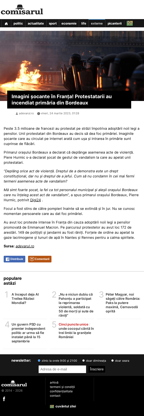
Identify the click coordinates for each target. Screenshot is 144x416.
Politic (18, 23)
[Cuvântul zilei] (126, 22)
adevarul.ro (26, 113)
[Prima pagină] (6, 23)
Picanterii (115, 23)
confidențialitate (61, 391)
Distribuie (16, 259)
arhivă (54, 382)
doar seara (121, 360)
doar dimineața (95, 360)
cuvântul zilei (65, 406)
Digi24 (35, 200)
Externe (97, 23)
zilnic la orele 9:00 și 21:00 (59, 360)
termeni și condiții (62, 387)
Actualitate (36, 23)
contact (55, 395)
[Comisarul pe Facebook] (4, 398)
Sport (53, 23)
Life (83, 23)
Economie (68, 23)
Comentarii (41, 259)
